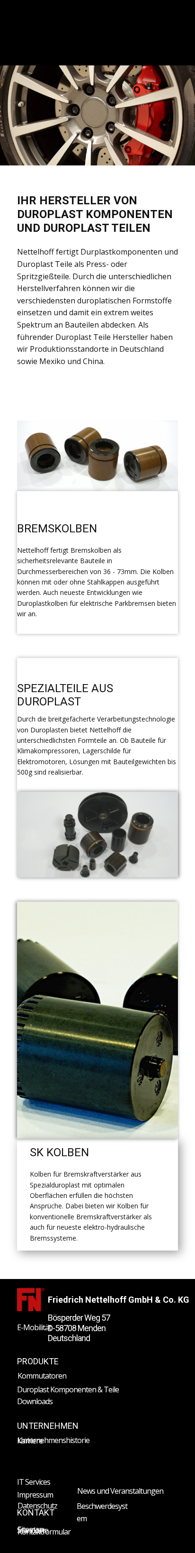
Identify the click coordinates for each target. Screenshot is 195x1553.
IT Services (33, 1482)
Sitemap (30, 1529)
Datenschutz (37, 1505)
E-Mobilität (34, 1327)
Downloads (35, 1401)
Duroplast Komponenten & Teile (68, 1389)
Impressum (35, 1494)
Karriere (30, 1440)
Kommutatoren (42, 1375)
